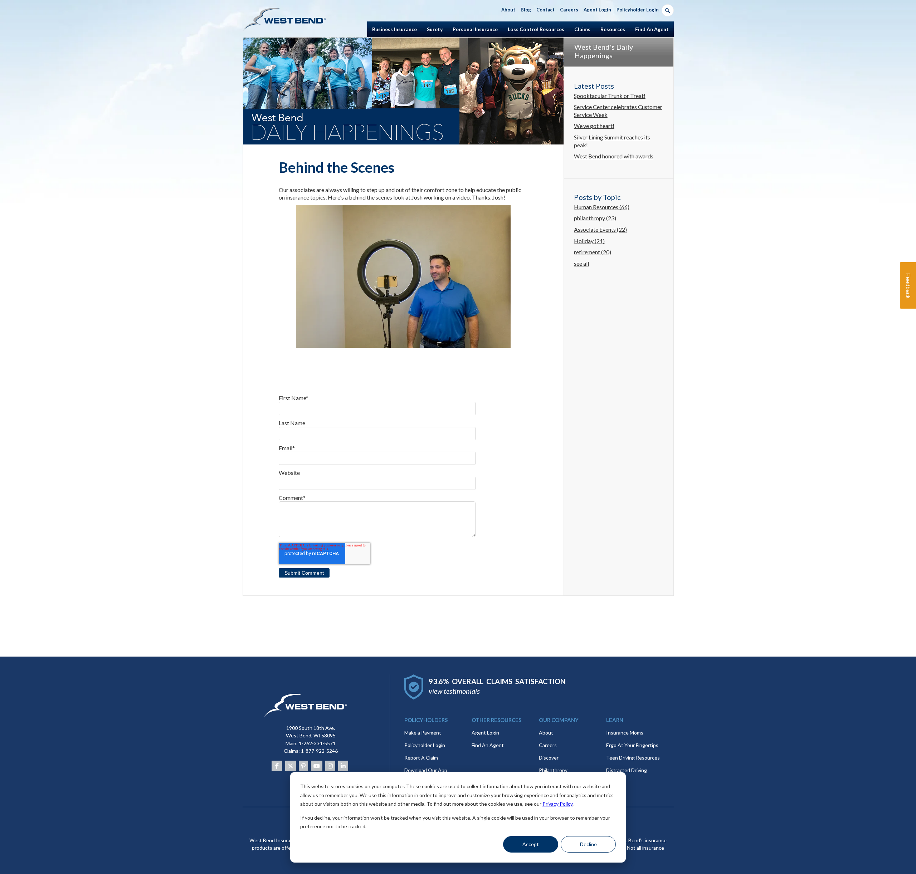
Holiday (589, 240)
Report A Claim (421, 758)
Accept (530, 844)
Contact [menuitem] (545, 10)
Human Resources (601, 206)
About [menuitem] (508, 10)
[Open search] (667, 10)
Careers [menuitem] (569, 10)
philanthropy (595, 218)
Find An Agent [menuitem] (652, 29)
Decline (588, 844)
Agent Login (485, 733)
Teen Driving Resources (633, 758)
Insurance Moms (624, 733)
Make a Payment (422, 733)
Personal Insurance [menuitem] (475, 29)
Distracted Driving (626, 770)
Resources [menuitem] (612, 29)
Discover (549, 758)
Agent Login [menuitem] (597, 10)
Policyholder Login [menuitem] (638, 10)
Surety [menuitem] (435, 29)
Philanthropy (553, 770)
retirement (592, 252)
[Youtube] (316, 766)
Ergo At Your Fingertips (632, 745)
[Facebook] (277, 766)
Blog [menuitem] (526, 10)
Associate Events (600, 229)
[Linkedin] (343, 766)
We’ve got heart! (594, 125)
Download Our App (425, 770)
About (546, 733)
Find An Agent (488, 745)
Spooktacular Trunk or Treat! (609, 95)
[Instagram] (330, 766)
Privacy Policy (557, 804)
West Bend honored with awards (613, 156)
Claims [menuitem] (582, 29)
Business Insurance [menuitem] (394, 29)
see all (581, 263)
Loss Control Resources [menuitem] (536, 29)
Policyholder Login (424, 745)
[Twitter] (290, 766)
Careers (548, 745)
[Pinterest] (303, 766)
